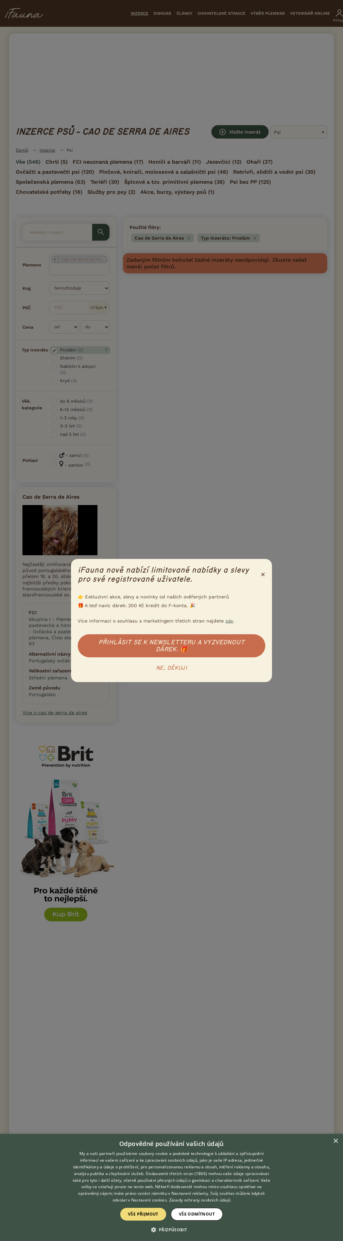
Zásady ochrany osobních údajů (200, 1200)
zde (229, 621)
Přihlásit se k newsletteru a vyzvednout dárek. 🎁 (171, 645)
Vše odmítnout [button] (197, 1214)
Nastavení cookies (149, 1200)
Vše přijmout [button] (143, 1214)
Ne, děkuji (171, 668)
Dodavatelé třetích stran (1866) (176, 1173)
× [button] (335, 1141)
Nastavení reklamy (190, 1193)
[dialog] (171, 1187)
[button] (171, 1229)
